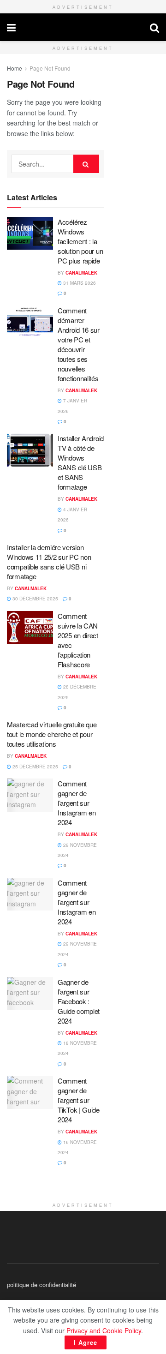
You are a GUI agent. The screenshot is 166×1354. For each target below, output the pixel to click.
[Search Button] (154, 27)
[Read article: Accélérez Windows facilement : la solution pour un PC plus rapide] (30, 233)
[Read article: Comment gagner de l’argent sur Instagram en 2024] (30, 795)
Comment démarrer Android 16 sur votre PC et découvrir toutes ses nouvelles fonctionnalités (79, 344)
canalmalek (82, 27)
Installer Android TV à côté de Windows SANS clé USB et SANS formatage (81, 462)
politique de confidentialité (41, 1284)
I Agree (85, 1342)
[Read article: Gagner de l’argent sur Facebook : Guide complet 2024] (30, 993)
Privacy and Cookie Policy (103, 1330)
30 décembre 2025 (34, 598)
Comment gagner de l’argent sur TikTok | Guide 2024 (79, 1100)
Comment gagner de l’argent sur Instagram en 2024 (76, 803)
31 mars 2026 (79, 283)
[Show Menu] (11, 27)
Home (14, 68)
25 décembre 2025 (34, 766)
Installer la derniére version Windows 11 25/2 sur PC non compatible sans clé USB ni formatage (49, 561)
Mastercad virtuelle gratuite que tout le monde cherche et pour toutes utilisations (51, 734)
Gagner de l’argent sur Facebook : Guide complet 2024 (79, 1001)
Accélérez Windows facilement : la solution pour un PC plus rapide (80, 241)
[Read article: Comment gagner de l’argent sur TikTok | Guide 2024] (30, 1092)
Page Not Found (50, 68)
